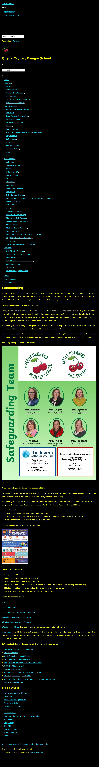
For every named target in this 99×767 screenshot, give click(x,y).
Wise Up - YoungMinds (10, 627)
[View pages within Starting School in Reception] (27, 228)
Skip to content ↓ (8, 4)
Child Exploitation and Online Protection (16, 622)
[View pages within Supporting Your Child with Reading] (32, 238)
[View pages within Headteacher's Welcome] (24, 93)
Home (6, 276)
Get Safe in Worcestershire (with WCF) (16, 617)
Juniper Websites (36, 752)
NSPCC (5, 602)
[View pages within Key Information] (16, 106)
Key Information (10, 279)
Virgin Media (6, 632)
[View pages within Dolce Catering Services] (24, 195)
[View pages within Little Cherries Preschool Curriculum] (33, 261)
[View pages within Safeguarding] (16, 139)
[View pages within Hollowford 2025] (18, 172)
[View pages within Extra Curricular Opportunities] (28, 116)
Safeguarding (9, 282)
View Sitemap (7, 744)
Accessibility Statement (20, 744)
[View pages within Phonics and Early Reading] (26, 218)
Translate (16, 41)
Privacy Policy (43, 744)
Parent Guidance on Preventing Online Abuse (19, 612)
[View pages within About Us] (11, 83)
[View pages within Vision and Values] (19, 149)
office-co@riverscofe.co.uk (14, 15)
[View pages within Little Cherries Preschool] (24, 251)
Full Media (34, 744)
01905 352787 (9, 12)
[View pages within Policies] (12, 126)
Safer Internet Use (9, 607)
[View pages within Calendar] (13, 162)
